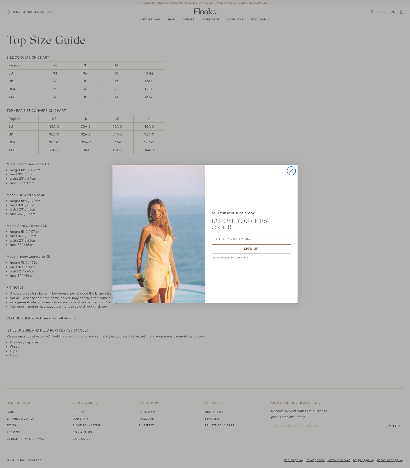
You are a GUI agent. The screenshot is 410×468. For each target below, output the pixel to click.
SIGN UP (251, 248)
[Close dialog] (291, 171)
